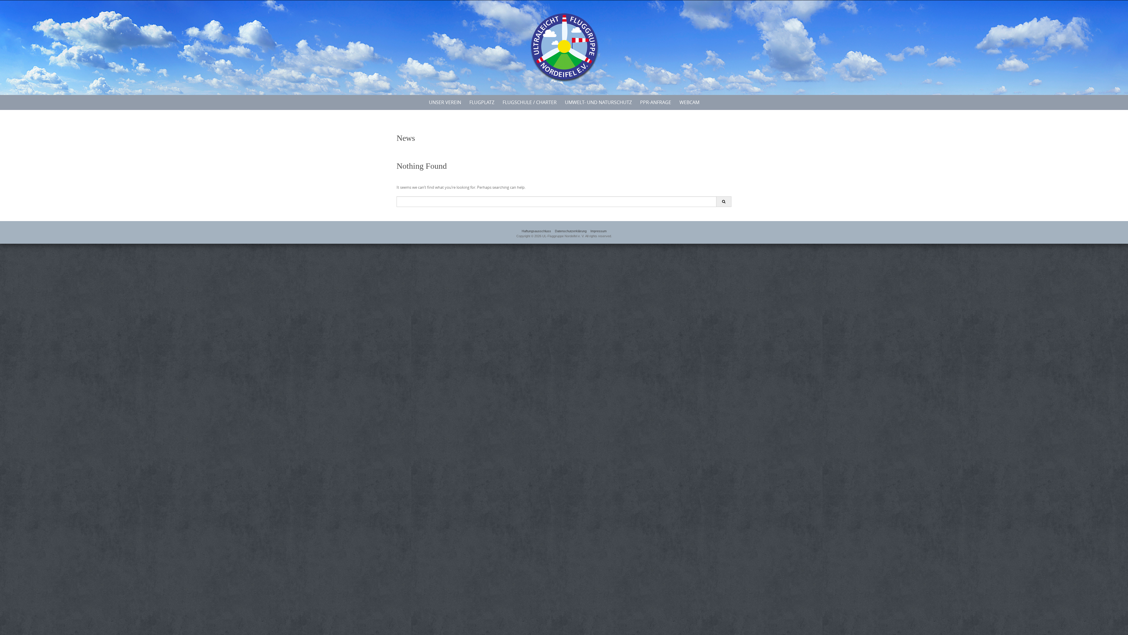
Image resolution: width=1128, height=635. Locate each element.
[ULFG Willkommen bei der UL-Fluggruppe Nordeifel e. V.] (564, 46)
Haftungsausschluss (536, 231)
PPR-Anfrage (655, 102)
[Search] (723, 201)
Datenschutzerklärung (571, 231)
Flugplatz (481, 102)
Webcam (689, 102)
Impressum (598, 231)
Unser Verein (445, 102)
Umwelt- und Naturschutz (598, 102)
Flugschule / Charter (530, 102)
